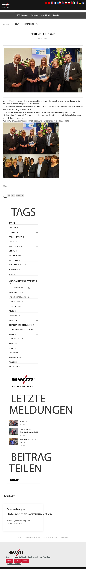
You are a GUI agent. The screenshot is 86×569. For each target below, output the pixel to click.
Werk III (25, 561)
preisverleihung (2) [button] (16, 292)
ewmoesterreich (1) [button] (16, 306)
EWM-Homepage (22, 15)
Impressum (64, 537)
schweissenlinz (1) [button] (16, 302)
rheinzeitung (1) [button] (15, 357)
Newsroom (35, 15)
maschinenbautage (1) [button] (17, 265)
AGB (19, 537)
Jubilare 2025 (24, 421)
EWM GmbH (45, 38)
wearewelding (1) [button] (15, 246)
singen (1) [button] (12, 348)
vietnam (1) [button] (13, 251)
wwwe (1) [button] (12, 274)
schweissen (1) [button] (14, 269)
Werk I (9, 561)
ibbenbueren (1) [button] (14, 367)
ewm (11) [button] (12, 223)
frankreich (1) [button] (14, 362)
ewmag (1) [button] (13, 242)
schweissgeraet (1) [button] (16, 339)
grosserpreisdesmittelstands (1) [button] (21, 330)
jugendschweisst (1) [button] (16, 237)
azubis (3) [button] (12, 311)
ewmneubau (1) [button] (14, 316)
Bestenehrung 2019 (43, 34)
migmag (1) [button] (13, 344)
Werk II (17, 561)
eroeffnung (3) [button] (14, 353)
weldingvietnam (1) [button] (16, 256)
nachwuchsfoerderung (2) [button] (19, 297)
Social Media (45, 15)
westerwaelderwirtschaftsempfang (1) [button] (23, 282)
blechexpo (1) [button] (14, 232)
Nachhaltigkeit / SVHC (50, 537)
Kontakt (56, 15)
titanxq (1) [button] (13, 334)
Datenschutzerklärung (32, 537)
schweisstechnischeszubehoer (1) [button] (21, 325)
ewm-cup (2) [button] (13, 228)
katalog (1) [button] (13, 320)
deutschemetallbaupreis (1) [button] (19, 288)
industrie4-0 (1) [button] (14, 260)
